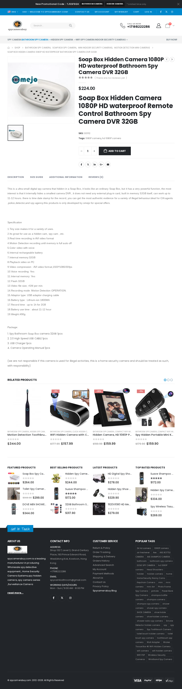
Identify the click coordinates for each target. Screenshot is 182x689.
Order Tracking (101, 552)
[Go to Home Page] (8, 48)
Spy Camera (14, 39)
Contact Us (82, 11)
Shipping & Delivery (104, 556)
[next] (172, 59)
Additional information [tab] (65, 177)
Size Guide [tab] (36, 177)
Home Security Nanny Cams (151, 578)
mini (160, 582)
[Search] (71, 26)
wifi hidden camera (162, 650)
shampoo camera (156, 599)
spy (165, 625)
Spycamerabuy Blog (105, 590)
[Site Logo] (17, 25)
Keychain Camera (146, 582)
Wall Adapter (153, 642)
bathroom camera (92, 3)
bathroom (142, 561)
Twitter (88, 164)
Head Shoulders (155, 569)
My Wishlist (121, 11)
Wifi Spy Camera (85, 39)
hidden (140, 573)
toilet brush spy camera (154, 635)
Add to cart (117, 151)
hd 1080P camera (111, 138)
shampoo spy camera (148, 603)
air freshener (143, 552)
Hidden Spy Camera (62, 39)
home (169, 573)
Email (108, 164)
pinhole (155, 590)
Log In (148, 11)
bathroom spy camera (161, 561)
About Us (98, 578)
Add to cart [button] (41, 394)
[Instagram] (172, 11)
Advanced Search (103, 565)
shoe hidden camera (157, 616)
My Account (102, 11)
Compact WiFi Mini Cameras (86, 431)
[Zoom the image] (17, 548)
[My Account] (159, 25)
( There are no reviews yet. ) (111, 78)
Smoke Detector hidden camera (154, 623)
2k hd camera (144, 548)
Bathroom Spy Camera (35, 39)
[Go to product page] (155, 407)
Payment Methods (103, 573)
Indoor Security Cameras (110, 39)
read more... (15, 592)
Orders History (101, 560)
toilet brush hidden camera (151, 633)
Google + (101, 164)
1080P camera (93, 138)
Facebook (81, 164)
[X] (166, 11)
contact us (99, 582)
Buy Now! (171, 39)
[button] (165, 380)
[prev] (166, 59)
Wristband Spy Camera (160, 659)
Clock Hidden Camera (40, 431)
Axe (154, 552)
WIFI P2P (141, 655)
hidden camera (115, 3)
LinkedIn (95, 164)
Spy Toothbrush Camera (159, 629)
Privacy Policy (101, 586)
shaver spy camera (157, 608)
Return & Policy (101, 548)
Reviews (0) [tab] (96, 177)
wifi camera (143, 650)
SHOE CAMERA (144, 612)
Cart (136, 11)
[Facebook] (161, 11)
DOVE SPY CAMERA (146, 565)
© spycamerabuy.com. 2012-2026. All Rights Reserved (35, 680)
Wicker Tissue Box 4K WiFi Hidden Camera (152, 644)
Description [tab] (15, 177)
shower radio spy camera (150, 620)
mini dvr (151, 586)
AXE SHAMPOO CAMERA (158, 556)
